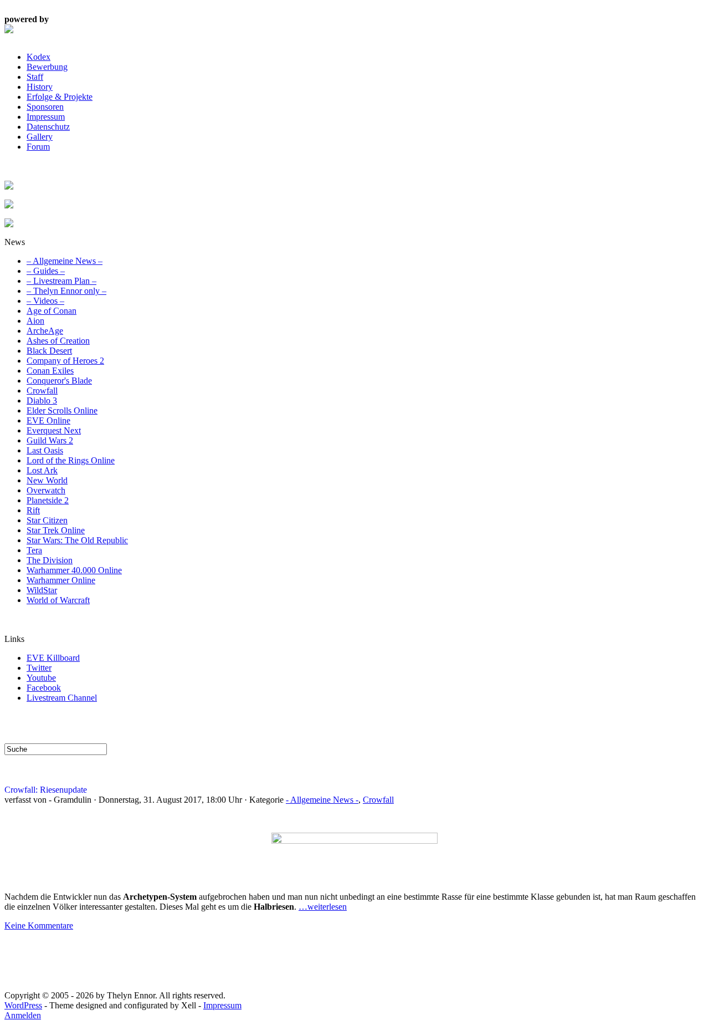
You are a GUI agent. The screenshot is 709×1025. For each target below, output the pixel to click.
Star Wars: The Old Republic (77, 540)
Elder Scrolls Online (62, 410)
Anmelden (22, 1015)
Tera (34, 550)
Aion (35, 320)
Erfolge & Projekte (60, 96)
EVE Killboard (53, 657)
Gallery (40, 136)
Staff (35, 76)
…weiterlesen (323, 906)
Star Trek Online (56, 530)
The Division (50, 560)
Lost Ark (42, 470)
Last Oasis (45, 450)
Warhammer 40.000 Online (74, 570)
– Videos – (45, 300)
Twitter (39, 667)
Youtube (41, 677)
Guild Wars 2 (50, 440)
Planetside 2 (48, 500)
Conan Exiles (50, 370)
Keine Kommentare (38, 925)
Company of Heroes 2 (65, 360)
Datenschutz (48, 126)
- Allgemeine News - (322, 799)
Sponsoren (45, 106)
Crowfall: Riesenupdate (45, 789)
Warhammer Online (61, 580)
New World (47, 480)
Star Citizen (47, 520)
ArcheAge (45, 330)
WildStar (42, 590)
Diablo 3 (42, 400)
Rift (33, 510)
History (40, 86)
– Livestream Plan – (61, 280)
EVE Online (48, 420)
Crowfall (42, 390)
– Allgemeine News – (64, 261)
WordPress (23, 1005)
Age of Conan (51, 310)
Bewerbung (47, 67)
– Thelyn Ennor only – (66, 290)
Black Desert (49, 350)
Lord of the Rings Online (71, 460)
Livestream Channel (62, 697)
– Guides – (46, 271)
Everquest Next (54, 430)
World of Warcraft (58, 600)
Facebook (44, 687)
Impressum (46, 116)
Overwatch (46, 490)
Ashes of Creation (58, 340)
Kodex (38, 57)
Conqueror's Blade (59, 380)
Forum (38, 146)
